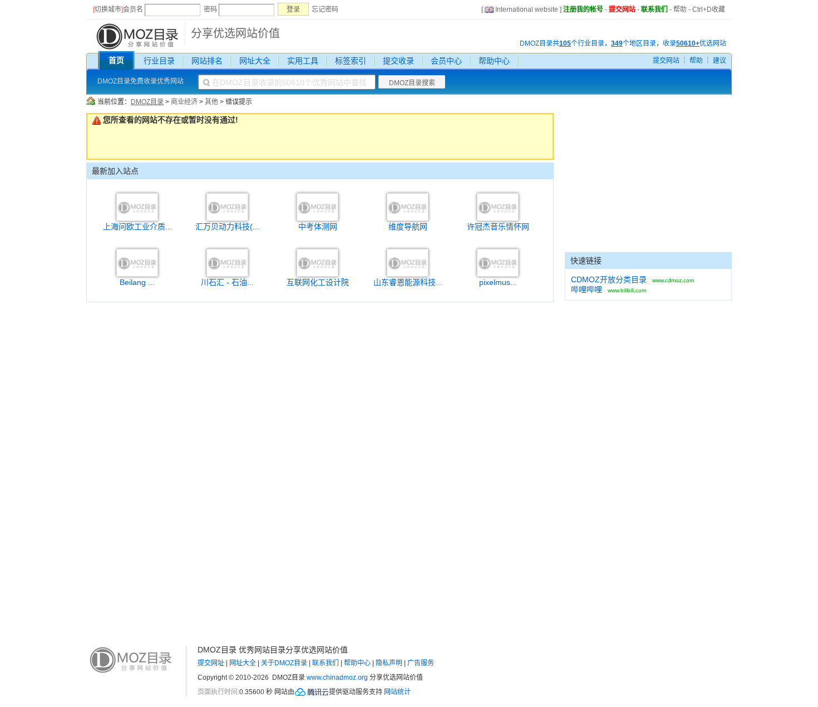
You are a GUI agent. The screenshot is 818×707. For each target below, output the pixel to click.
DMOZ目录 (147, 102)
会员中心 (446, 60)
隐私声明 (389, 663)
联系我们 (654, 9)
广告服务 (420, 663)
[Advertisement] (648, 182)
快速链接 (586, 260)
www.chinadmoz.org (337, 677)
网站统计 (397, 692)
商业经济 (184, 102)
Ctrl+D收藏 (708, 9)
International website (526, 9)
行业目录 (159, 60)
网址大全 (254, 60)
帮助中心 (494, 60)
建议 (719, 61)
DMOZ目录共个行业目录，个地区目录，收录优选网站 (623, 43)
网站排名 (207, 60)
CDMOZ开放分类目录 (609, 279)
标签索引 (350, 60)
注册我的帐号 (583, 9)
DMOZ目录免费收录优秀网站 (140, 81)
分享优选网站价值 (235, 33)
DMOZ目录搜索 (412, 83)
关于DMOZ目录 (284, 663)
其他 (211, 102)
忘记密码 (325, 9)
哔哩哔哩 (586, 289)
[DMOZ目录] (136, 35)
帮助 (680, 9)
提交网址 (211, 663)
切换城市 (108, 9)
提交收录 (398, 60)
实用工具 (302, 60)
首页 (116, 60)
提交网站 (622, 9)
